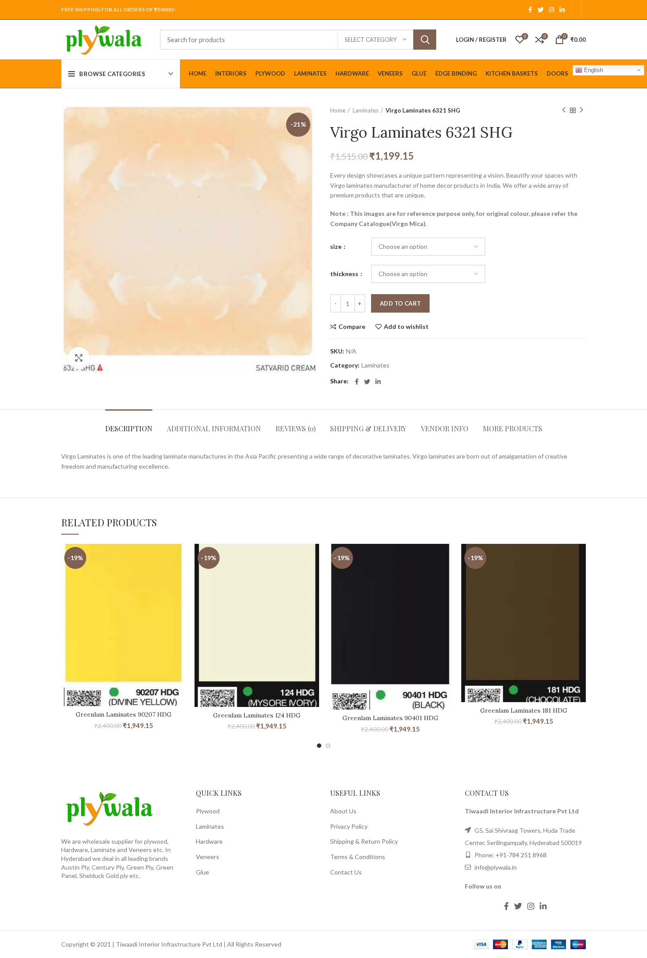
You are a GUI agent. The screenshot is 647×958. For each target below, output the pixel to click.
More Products (512, 428)
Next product (581, 110)
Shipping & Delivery (368, 428)
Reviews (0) (296, 428)
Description (128, 428)
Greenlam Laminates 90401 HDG (390, 718)
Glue (202, 872)
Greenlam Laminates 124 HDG (257, 715)
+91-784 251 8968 (521, 855)
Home (338, 110)
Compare (351, 327)
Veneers (207, 856)
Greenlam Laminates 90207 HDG (124, 714)
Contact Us (346, 872)
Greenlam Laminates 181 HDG (523, 710)
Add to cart (400, 303)
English (592, 69)
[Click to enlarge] (79, 358)
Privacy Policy (349, 826)
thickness (345, 273)
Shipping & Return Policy (364, 841)
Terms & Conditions (357, 856)
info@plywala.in (495, 867)
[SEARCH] (424, 39)
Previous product (563, 110)
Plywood (208, 811)
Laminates (366, 110)
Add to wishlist (406, 327)
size (336, 246)
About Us (343, 811)
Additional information (214, 428)
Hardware (209, 841)
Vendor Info (444, 428)
